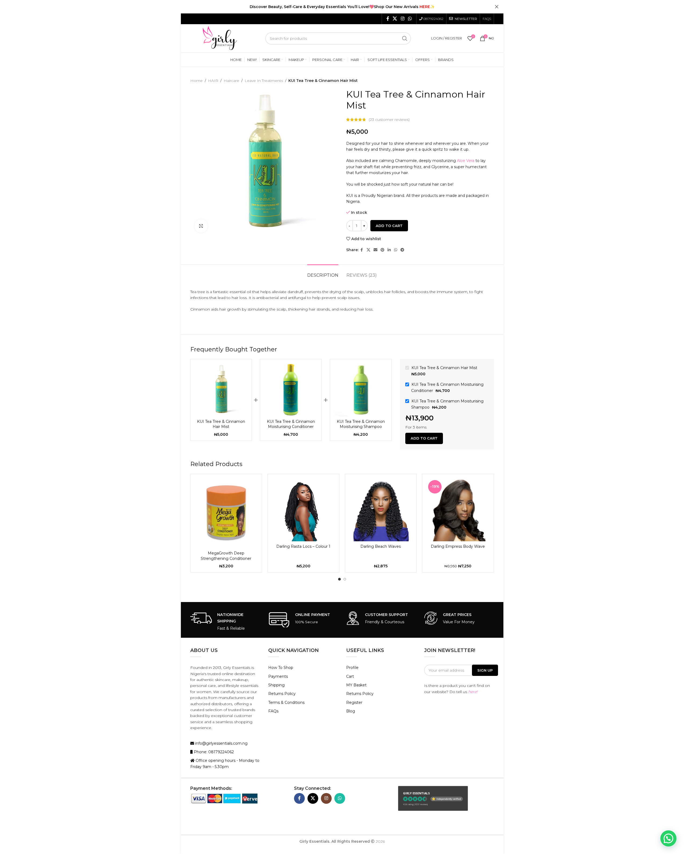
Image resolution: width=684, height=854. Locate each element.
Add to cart (389, 226)
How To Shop (280, 667)
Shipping (276, 685)
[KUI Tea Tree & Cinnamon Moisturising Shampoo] (360, 389)
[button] (668, 838)
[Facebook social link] (388, 19)
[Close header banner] (496, 6)
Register (354, 702)
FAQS (487, 19)
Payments (278, 676)
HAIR (213, 80)
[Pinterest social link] (382, 250)
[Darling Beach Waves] (381, 510)
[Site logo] (219, 37)
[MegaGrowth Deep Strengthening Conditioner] (226, 513)
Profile (352, 667)
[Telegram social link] (402, 250)
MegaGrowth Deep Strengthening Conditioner (226, 556)
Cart (350, 676)
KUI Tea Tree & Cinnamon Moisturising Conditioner (291, 424)
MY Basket (356, 685)
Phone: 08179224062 (213, 751)
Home (196, 80)
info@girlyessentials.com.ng (221, 743)
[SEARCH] (405, 38)
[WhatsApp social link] (409, 19)
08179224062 (433, 19)
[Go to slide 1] (339, 579)
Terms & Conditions (286, 702)
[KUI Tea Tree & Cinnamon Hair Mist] (221, 389)
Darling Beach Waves (380, 546)
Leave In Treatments (264, 80)
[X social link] (395, 19)
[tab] (322, 272)
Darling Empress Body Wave (458, 546)
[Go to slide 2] (344, 579)
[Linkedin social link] (389, 250)
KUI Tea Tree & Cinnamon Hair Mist (221, 424)
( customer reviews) (389, 119)
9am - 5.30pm (216, 766)
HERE (425, 6)
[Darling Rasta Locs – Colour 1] (303, 510)
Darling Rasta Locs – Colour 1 (303, 546)
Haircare (231, 80)
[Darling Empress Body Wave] (458, 510)
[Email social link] (375, 250)
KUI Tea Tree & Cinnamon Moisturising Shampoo (361, 424)
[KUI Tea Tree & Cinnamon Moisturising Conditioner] (290, 389)
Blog (350, 711)
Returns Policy (282, 693)
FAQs (273, 711)
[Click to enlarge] (201, 226)
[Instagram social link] (402, 19)
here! (473, 691)
